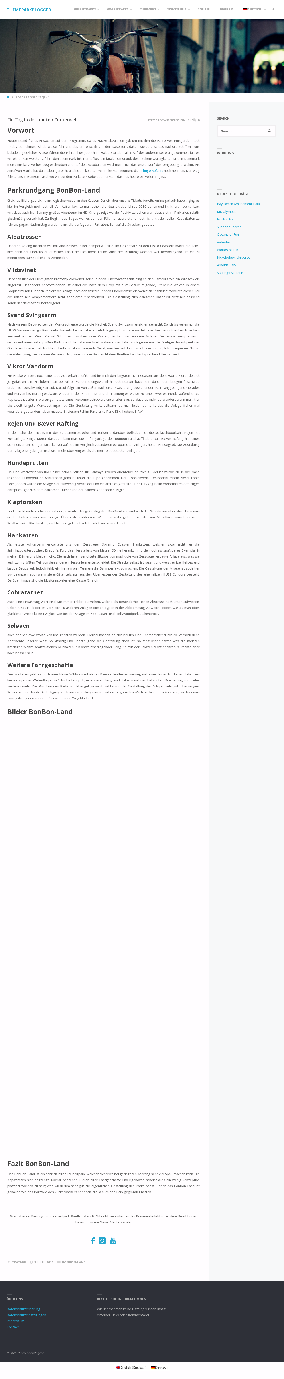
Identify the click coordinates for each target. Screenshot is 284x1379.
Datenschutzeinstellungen (26, 1315)
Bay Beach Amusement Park (238, 203)
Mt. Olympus (226, 211)
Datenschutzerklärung (23, 1309)
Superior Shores (229, 227)
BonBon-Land (74, 1262)
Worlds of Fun (227, 249)
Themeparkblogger (29, 9)
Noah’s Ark (225, 219)
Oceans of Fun (228, 234)
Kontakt (13, 1327)
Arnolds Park (226, 265)
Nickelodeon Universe (233, 257)
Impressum (15, 1321)
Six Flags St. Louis (230, 272)
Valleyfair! (224, 242)
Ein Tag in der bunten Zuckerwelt (42, 119)
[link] (273, 9)
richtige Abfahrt (151, 170)
